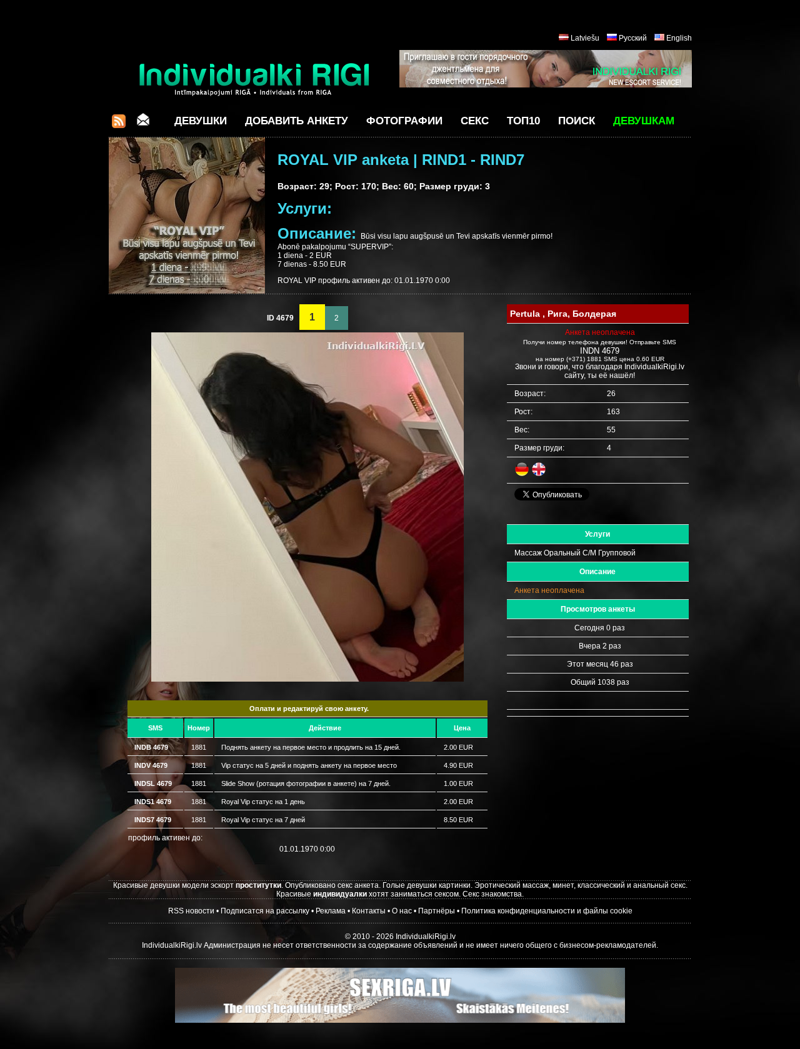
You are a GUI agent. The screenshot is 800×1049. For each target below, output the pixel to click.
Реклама (331, 911)
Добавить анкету (296, 121)
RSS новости (191, 911)
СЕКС (475, 121)
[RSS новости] (119, 125)
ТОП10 (523, 121)
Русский (633, 38)
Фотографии (404, 121)
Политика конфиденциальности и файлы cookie (546, 911)
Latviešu (585, 38)
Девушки (200, 121)
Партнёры (436, 911)
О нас (402, 911)
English (679, 38)
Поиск (576, 121)
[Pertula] (307, 679)
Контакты (369, 911)
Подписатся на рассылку (265, 911)
